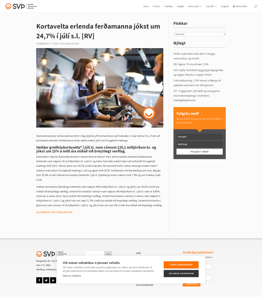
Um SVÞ (210, 6)
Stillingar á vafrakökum (181, 273)
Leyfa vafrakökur (181, 265)
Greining (65, 43)
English (225, 6)
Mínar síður (241, 6)
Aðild (138, 253)
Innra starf (193, 6)
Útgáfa (180, 6)
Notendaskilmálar (144, 284)
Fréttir (156, 6)
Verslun (75, 43)
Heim (146, 6)
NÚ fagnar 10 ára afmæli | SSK (190, 64)
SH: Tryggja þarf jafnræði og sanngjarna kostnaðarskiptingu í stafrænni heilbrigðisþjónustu (196, 95)
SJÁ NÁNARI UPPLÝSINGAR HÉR (54, 212)
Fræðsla (168, 6)
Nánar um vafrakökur (72, 276)
